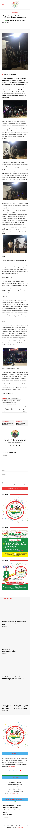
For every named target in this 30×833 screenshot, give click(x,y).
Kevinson (14, 402)
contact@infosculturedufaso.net (16, 793)
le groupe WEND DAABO (7, 409)
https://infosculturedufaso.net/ (15, 442)
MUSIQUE (15, 12)
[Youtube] (19, 445)
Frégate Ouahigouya (15, 398)
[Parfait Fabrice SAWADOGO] (6, 20)
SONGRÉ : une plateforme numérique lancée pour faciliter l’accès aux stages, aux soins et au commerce (15, 623)
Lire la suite (11, 766)
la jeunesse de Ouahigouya (20, 406)
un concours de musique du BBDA (19, 411)
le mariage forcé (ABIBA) (20, 409)
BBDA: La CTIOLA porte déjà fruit (20, 424)
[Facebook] (8, 25)
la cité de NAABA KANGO (8, 406)
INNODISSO (20, 827)
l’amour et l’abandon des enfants (9, 404)
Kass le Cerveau (16, 400)
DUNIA (8, 398)
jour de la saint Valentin (7, 400)
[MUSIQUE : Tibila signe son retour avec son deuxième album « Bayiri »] (15, 638)
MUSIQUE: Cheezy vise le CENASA (7, 424)
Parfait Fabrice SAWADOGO (17, 20)
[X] (12, 25)
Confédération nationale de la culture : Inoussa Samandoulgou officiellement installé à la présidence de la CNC (14, 678)
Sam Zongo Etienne (6, 411)
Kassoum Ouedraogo (6, 402)
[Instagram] (13, 445)
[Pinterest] (15, 25)
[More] (23, 25)
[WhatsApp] (19, 25)
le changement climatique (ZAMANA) (10, 408)
